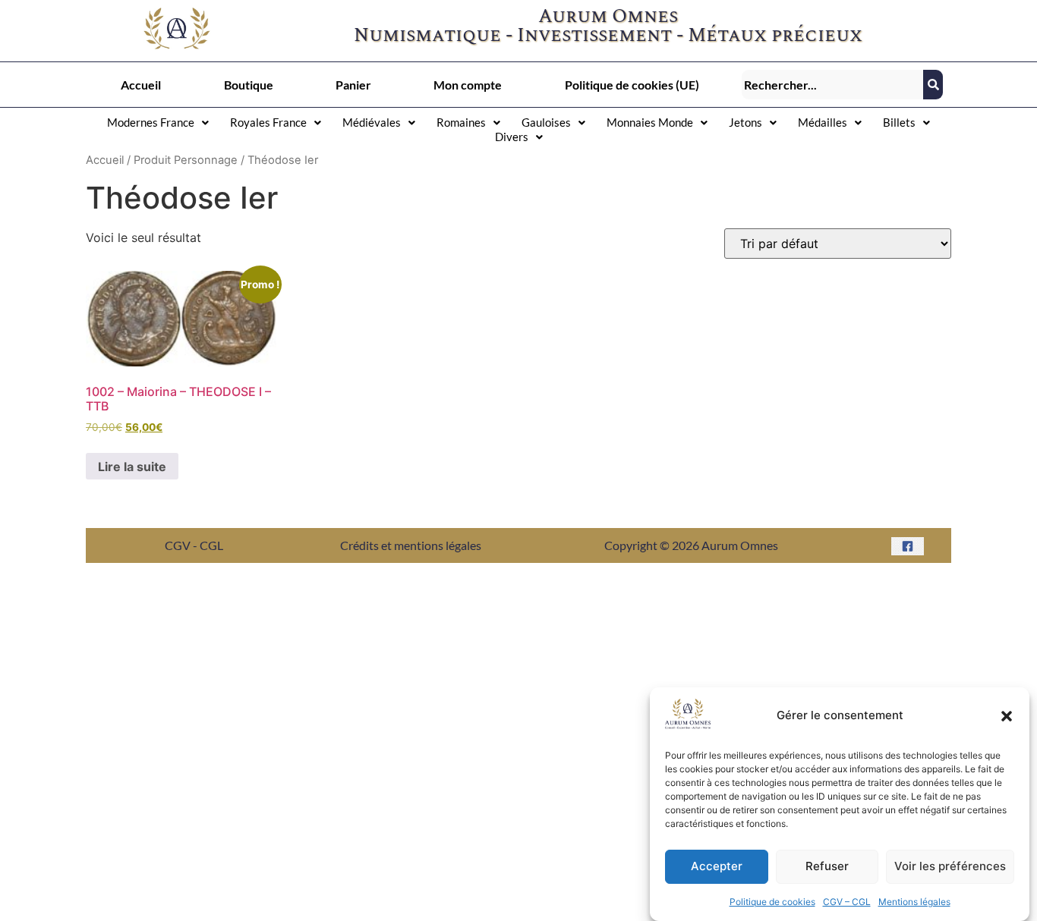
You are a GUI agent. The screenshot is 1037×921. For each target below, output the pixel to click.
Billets (899, 122)
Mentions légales (914, 901)
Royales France (268, 122)
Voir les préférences (950, 867)
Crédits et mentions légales (410, 545)
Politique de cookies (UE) (632, 84)
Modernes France (150, 122)
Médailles (822, 122)
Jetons (745, 122)
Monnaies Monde (650, 122)
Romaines (461, 122)
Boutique (248, 84)
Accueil (141, 84)
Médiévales (371, 122)
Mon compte (467, 84)
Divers (511, 136)
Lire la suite (132, 466)
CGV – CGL (847, 901)
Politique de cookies (772, 901)
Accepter (716, 867)
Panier (353, 84)
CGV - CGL (194, 545)
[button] (1006, 716)
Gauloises (546, 122)
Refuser (827, 867)
